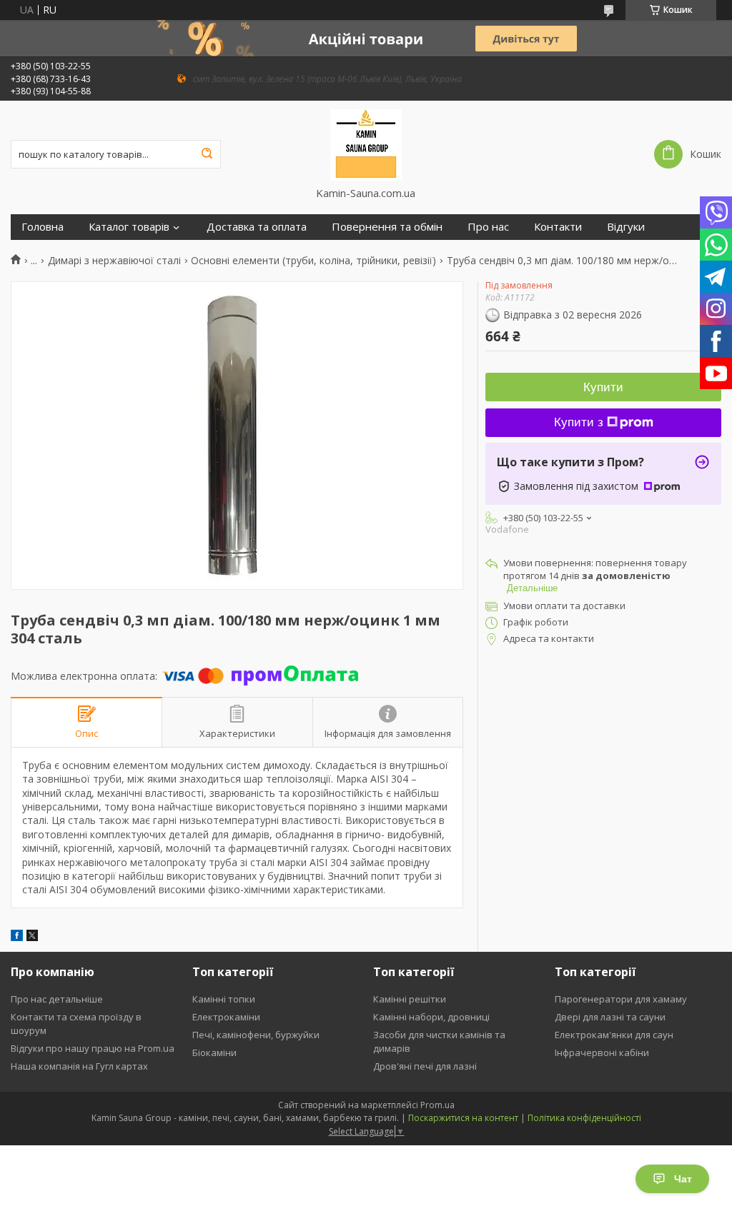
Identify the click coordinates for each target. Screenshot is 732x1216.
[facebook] (17, 937)
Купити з (578, 422)
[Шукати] (206, 154)
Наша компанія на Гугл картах (79, 1066)
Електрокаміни (226, 1016)
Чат (683, 1179)
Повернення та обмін (387, 226)
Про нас (488, 226)
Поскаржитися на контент (463, 1118)
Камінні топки (223, 999)
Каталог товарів (129, 226)
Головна (42, 226)
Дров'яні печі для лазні (425, 1066)
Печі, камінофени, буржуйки (256, 1034)
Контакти (558, 226)
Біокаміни (214, 1052)
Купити (603, 387)
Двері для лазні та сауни (610, 1016)
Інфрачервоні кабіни (602, 1052)
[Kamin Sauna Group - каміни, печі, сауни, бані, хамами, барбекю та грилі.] (365, 143)
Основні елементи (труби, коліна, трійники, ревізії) (313, 260)
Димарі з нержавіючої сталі (114, 260)
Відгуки (626, 226)
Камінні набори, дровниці (431, 1016)
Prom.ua (437, 1105)
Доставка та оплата (257, 226)
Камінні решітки (409, 999)
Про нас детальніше (57, 999)
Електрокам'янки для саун (614, 1034)
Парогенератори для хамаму (621, 999)
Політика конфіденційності (584, 1118)
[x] (32, 937)
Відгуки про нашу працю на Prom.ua (92, 1048)
